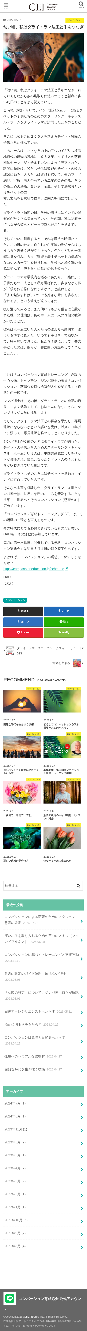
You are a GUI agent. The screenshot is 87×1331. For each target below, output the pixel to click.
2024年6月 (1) (15, 1116)
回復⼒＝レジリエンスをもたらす (38, 1011)
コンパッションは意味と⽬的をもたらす (34, 1040)
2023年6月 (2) (15, 1142)
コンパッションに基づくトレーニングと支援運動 (41, 957)
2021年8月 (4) (15, 1246)
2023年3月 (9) (15, 1181)
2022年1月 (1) (15, 1207)
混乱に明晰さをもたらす (31, 1024)
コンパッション (16, 600)
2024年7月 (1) (15, 1103)
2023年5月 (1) (15, 1155)
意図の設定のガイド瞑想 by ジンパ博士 (35, 976)
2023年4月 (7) (15, 1168)
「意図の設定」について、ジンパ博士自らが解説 (41, 995)
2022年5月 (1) (15, 1194)
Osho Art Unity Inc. (33, 1316)
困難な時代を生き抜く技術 (33, 1069)
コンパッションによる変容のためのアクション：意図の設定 (41, 920)
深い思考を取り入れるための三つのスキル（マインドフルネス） (41, 938)
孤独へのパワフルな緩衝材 (33, 1056)
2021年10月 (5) (15, 1220)
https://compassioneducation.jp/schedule (33, 569)
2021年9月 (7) (15, 1233)
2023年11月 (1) (15, 1129)
